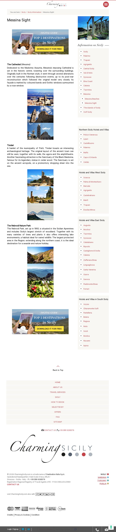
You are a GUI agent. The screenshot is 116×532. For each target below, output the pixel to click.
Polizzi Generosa (90, 135)
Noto (85, 327)
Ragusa (86, 321)
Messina (86, 94)
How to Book (57, 402)
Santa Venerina (89, 270)
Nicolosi (86, 230)
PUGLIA (103, 484)
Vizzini (86, 305)
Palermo (86, 56)
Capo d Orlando (90, 158)
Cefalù (86, 162)
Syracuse (87, 77)
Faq (58, 417)
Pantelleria (87, 313)
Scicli (85, 331)
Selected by (58, 407)
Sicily (85, 52)
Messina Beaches (92, 99)
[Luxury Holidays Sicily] (60, 4)
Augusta (86, 226)
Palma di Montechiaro (92, 182)
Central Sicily (88, 69)
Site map (58, 422)
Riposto (86, 247)
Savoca (86, 280)
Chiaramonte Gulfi (90, 309)
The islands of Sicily (91, 108)
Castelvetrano (89, 196)
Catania (86, 86)
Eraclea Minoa (89, 210)
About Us (57, 387)
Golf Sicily (87, 112)
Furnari (86, 289)
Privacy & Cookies (22, 515)
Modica (86, 336)
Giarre (86, 275)
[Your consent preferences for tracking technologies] (111, 527)
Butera (86, 317)
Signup (15, 529)
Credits (10, 515)
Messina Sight (90, 103)
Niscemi (86, 341)
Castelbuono (88, 143)
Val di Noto (88, 73)
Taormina (87, 90)
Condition (35, 515)
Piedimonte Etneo (90, 284)
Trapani (86, 60)
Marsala (86, 186)
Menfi (85, 200)
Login (9, 529)
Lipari (85, 139)
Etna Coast (87, 82)
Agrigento (87, 65)
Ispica (85, 346)
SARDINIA (102, 478)
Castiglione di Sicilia (91, 251)
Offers (57, 412)
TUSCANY (101, 481)
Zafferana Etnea (90, 260)
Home (57, 383)
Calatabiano (88, 242)
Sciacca (86, 178)
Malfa (85, 153)
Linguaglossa (89, 265)
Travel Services (57, 392)
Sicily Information (35, 12)
